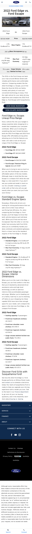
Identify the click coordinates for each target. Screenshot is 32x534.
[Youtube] (15, 434)
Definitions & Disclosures (16, 452)
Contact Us (12, 448)
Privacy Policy (7, 456)
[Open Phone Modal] (30, 2)
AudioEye (16, 460)
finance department (21, 392)
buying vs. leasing (16, 399)
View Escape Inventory (15, 110)
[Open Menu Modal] (2, 2)
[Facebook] (11, 434)
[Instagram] (19, 434)
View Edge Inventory (15, 106)
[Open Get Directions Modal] (26, 2)
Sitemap (20, 448)
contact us (8, 382)
